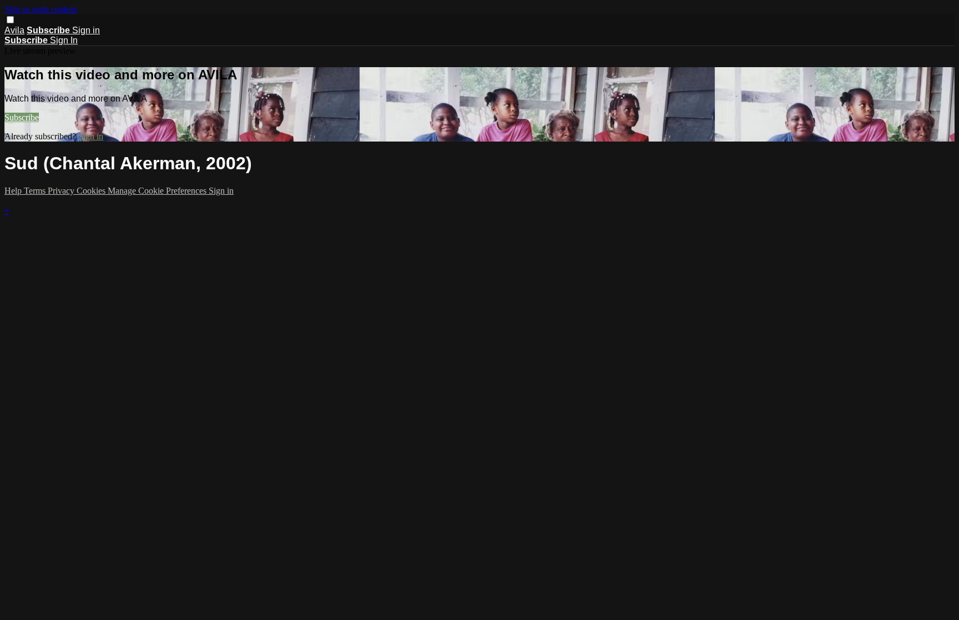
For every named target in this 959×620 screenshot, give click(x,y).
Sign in (86, 30)
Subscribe (21, 117)
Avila (14, 30)
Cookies (92, 190)
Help (14, 190)
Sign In (64, 40)
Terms (36, 190)
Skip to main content (40, 9)
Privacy (62, 190)
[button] (10, 19)
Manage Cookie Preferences (158, 190)
